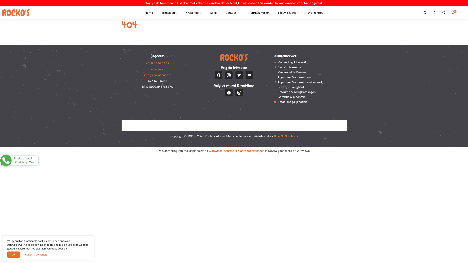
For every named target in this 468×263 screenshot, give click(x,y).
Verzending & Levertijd (293, 62)
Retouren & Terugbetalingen (297, 92)
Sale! (213, 13)
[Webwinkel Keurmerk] (234, 123)
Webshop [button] (192, 13)
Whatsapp (157, 69)
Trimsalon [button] (168, 13)
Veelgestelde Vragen (292, 72)
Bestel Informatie (289, 67)
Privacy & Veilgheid (291, 87)
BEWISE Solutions (286, 136)
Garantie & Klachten (291, 97)
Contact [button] (230, 13)
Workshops (315, 13)
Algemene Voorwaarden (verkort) (300, 82)
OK (13, 254)
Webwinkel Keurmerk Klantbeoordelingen (236, 151)
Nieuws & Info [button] (287, 13)
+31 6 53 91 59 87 (157, 63)
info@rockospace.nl (157, 75)
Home (149, 13)
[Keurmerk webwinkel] (463, 13)
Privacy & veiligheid (36, 254)
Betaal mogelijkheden (292, 102)
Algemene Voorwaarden (294, 77)
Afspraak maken (258, 13)
